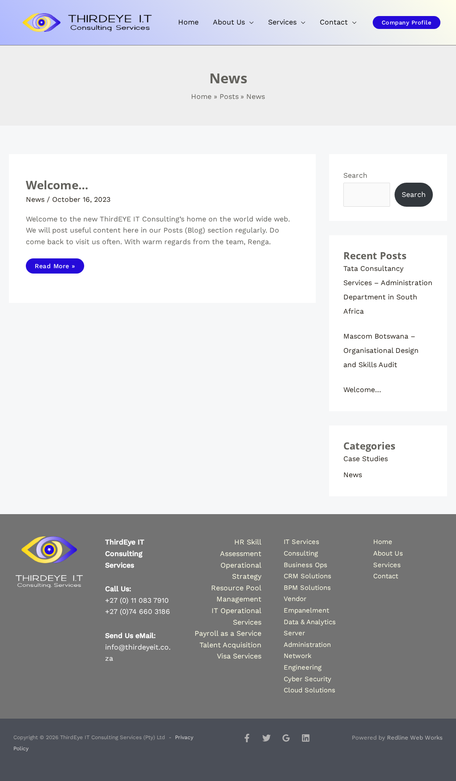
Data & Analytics (310, 622)
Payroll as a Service (228, 633)
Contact (385, 576)
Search (355, 175)
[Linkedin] (305, 738)
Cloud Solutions (309, 690)
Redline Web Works (415, 737)
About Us (388, 553)
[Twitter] (266, 738)
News (35, 199)
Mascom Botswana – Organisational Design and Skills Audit (381, 350)
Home (382, 542)
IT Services (301, 542)
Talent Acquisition (230, 645)
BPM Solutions (307, 588)
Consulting (301, 553)
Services (387, 565)
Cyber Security (307, 679)
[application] (249, 22)
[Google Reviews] (286, 738)
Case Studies (365, 458)
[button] (407, 22)
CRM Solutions (307, 576)
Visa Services (239, 656)
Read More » (54, 264)
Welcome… (57, 185)
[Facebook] (247, 738)
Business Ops (305, 565)
